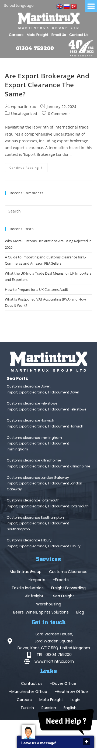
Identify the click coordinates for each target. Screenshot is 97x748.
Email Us (58, 34)
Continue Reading (28, 166)
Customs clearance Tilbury (29, 540)
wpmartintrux (23, 106)
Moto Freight (37, 34)
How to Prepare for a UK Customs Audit (36, 289)
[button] (91, 6)
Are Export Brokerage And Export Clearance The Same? (47, 84)
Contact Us (78, 34)
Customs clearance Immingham (34, 437)
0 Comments (59, 113)
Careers (16, 34)
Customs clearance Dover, (28, 386)
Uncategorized (24, 113)
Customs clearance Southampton (35, 517)
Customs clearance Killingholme (34, 460)
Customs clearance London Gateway (38, 477)
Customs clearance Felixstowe (32, 403)
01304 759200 (35, 48)
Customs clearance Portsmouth (33, 500)
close (86, 741)
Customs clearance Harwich (30, 420)
